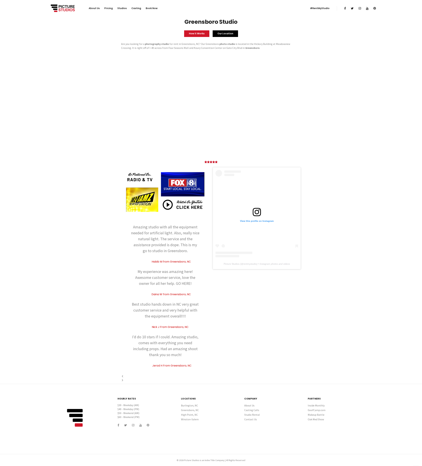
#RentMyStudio (320, 8)
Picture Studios (231, 264)
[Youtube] (367, 8)
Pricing (108, 8)
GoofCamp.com (316, 410)
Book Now (152, 8)
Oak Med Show (316, 419)
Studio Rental (252, 414)
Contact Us (250, 419)
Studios (122, 8)
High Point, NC (189, 414)
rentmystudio (250, 264)
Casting (136, 8)
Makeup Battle (316, 414)
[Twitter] (352, 8)
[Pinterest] (374, 8)
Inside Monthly (316, 405)
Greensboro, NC (190, 410)
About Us (94, 8)
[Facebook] (345, 8)
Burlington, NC (189, 405)
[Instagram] (360, 8)
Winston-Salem (190, 419)
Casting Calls (251, 410)
